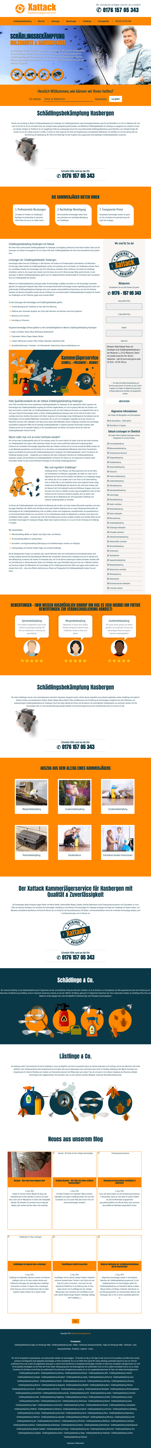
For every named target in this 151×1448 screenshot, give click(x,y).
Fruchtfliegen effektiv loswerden (74, 1264)
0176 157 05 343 (117, 10)
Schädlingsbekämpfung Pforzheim (73, 1421)
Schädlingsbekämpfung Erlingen (58, 1429)
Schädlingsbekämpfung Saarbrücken (50, 1405)
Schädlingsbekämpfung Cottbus (122, 1433)
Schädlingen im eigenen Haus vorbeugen (29, 1264)
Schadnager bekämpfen (117, 527)
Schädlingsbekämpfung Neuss (97, 1413)
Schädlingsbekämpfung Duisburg (122, 1381)
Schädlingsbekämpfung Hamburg (52, 1373)
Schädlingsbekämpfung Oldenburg (50, 1409)
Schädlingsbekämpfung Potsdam (97, 1405)
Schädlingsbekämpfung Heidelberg (125, 1409)
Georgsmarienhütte (64, 1348)
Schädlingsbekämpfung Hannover (74, 1381)
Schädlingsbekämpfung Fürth (125, 1417)
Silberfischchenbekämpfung (118, 537)
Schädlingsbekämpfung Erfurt (51, 1401)
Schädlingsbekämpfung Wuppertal (53, 1385)
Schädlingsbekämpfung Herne (76, 1413)
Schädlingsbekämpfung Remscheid (102, 1429)
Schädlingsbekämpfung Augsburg (72, 1389)
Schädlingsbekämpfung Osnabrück (74, 1409)
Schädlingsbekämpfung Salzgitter (29, 1433)
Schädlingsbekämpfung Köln (98, 1373)
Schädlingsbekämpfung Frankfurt (120, 1373)
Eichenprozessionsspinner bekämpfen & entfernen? (120, 1181)
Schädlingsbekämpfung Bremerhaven (97, 1425)
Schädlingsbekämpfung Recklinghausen (124, 1425)
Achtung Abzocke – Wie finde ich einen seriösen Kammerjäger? (74, 1181)
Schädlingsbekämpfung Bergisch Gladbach (30, 1429)
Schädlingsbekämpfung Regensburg (121, 1413)
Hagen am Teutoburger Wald (112, 1344)
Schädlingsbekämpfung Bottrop (24, 1425)
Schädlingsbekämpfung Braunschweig (56, 1393)
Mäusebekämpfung (115, 499)
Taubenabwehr (114, 555)
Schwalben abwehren (116, 532)
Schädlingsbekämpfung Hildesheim (98, 1433)
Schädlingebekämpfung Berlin (29, 1373)
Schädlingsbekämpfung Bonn (100, 1385)
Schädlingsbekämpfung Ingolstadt (53, 1417)
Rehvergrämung (114, 518)
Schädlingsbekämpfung (22, 21)
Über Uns (41, 21)
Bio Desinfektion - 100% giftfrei (120, 420)
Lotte (134, 1344)
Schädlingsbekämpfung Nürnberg (98, 1381)
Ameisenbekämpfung (116, 443)
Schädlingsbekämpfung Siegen (74, 1433)
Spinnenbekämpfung (116, 546)
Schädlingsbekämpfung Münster (122, 1385)
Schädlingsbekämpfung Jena (79, 1429)
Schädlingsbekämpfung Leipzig (76, 1377)
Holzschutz (113, 471)
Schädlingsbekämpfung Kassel (121, 1401)
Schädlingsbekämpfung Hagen (26, 1405)
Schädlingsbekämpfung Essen (123, 1377)
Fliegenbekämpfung (116, 457)
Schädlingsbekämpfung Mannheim (48, 1389)
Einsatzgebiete (103, 21)
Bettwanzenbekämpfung (117, 448)
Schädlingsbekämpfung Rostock (99, 1401)
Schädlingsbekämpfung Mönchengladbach (124, 1389)
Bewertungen (71, 21)
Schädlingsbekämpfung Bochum (29, 1385)
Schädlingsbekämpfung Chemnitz (124, 1393)
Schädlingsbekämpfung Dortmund (100, 1377)
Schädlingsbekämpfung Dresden (51, 1381)
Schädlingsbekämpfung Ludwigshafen (122, 1405)
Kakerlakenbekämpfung (117, 490)
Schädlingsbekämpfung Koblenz (72, 1425)
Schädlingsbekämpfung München (76, 1373)
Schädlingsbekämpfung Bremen (28, 1381)
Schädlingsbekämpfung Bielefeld (77, 1385)
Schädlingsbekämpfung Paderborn (28, 1417)
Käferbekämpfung (115, 485)
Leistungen (55, 21)
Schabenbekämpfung (116, 523)
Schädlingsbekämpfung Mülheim (25, 1409)
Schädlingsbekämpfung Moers (52, 1433)
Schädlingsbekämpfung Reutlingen (48, 1425)
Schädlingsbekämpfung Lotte (62, 1344)
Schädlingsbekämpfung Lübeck (121, 1397)
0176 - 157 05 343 (124, 293)
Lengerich (83, 1348)
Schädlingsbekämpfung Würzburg (101, 1417)
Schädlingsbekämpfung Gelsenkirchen (29, 1393)
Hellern (75, 1344)
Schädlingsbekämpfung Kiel (79, 1393)
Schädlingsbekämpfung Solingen (28, 1413)
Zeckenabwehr (114, 578)
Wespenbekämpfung (116, 564)
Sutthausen (128, 1344)
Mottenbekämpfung (116, 509)
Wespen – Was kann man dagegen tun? (29, 1180)
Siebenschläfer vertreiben (118, 541)
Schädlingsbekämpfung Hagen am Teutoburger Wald (32, 1344)
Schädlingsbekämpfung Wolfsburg (98, 1421)
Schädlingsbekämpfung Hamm (74, 1405)
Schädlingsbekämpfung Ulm (26, 1421)
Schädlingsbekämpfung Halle (29, 1397)
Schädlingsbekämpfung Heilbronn (49, 1421)
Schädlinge (87, 21)
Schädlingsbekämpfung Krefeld (99, 1397)
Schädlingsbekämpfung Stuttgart (29, 1377)
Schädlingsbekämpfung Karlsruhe (23, 1389)
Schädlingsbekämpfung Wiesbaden (97, 1389)
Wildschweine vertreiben (117, 569)
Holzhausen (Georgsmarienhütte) (90, 1344)
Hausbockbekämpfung (117, 467)
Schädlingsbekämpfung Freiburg (76, 1397)
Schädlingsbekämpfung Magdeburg (52, 1397)
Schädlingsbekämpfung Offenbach (77, 1417)
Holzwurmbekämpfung (117, 476)
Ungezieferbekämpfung (117, 560)
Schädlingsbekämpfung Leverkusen (100, 1409)
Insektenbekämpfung (116, 481)
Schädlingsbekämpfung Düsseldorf (53, 1377)
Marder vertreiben (115, 504)
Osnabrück (75, 1348)
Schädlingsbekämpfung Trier (125, 1429)
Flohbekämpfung (115, 462)
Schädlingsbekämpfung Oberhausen (74, 1401)
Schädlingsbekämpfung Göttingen (122, 1421)
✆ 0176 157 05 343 (123, 21)
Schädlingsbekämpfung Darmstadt (53, 1413)
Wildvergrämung (115, 574)
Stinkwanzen (113, 550)
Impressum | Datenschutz (75, 1443)
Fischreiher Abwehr (116, 588)
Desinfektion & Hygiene (117, 425)
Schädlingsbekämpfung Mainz (29, 1401)
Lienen (90, 1348)
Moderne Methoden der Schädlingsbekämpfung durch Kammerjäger (120, 1265)
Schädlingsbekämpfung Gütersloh (75, 1437)
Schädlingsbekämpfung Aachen (100, 1393)
